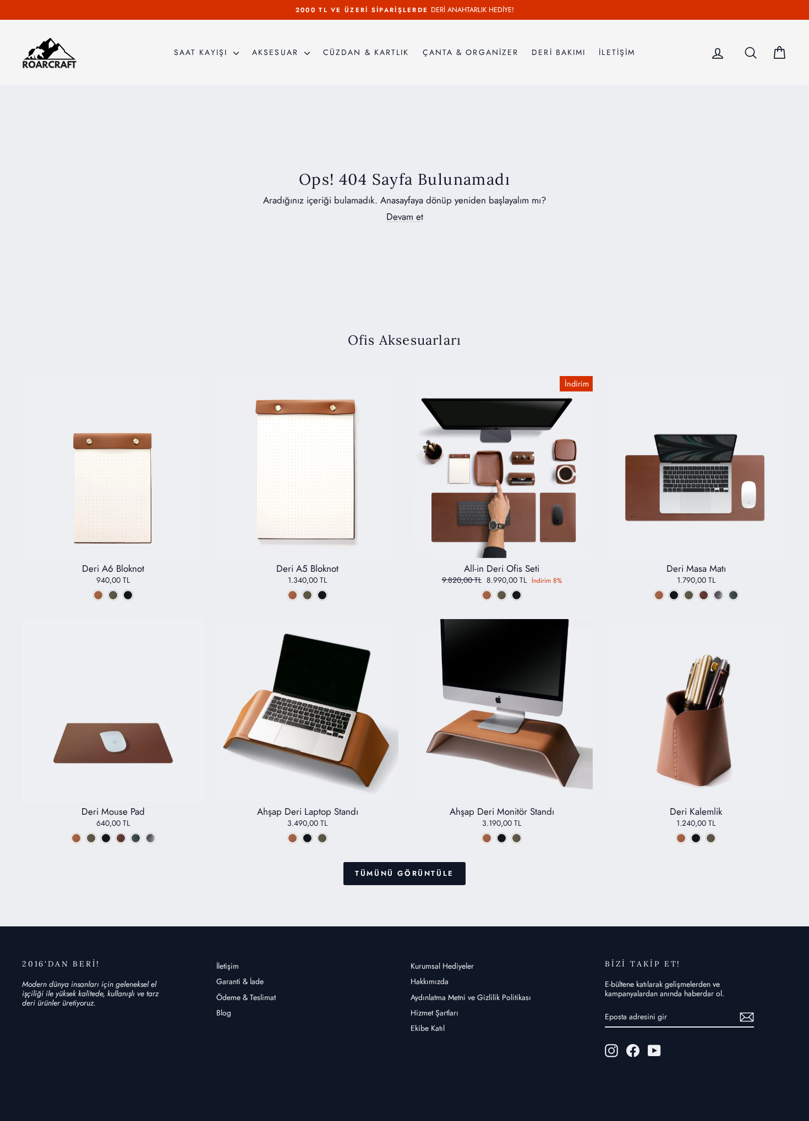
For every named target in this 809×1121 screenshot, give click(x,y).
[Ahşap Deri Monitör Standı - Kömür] (501, 838)
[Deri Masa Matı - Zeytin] (689, 595)
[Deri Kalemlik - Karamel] (681, 838)
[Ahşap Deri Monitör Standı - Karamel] (487, 838)
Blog (223, 1012)
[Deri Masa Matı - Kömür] (674, 595)
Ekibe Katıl (428, 1028)
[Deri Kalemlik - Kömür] (696, 838)
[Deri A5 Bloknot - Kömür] (322, 595)
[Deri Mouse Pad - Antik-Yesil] (135, 838)
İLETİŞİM (617, 52)
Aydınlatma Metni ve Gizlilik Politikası (471, 997)
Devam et (404, 216)
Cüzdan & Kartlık (366, 52)
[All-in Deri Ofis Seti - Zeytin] (501, 595)
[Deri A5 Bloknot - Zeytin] (307, 595)
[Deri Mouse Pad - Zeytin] (91, 838)
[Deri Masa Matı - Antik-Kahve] (703, 595)
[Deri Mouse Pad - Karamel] (76, 838)
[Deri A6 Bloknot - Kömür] (128, 595)
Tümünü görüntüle (404, 873)
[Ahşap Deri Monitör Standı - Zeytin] (516, 838)
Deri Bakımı (559, 52)
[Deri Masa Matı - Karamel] (659, 595)
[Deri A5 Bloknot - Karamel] (292, 595)
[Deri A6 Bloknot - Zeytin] (113, 595)
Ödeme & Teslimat (246, 997)
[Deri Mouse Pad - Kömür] (106, 838)
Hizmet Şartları (434, 1012)
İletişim (227, 965)
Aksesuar (277, 52)
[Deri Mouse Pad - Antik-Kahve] (121, 838)
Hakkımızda (430, 981)
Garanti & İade (240, 981)
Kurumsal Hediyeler (442, 965)
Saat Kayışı (202, 52)
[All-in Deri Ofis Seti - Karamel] (487, 595)
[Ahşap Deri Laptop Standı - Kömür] (307, 838)
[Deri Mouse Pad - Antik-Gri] (150, 838)
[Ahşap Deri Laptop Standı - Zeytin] (322, 838)
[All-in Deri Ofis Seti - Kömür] (516, 595)
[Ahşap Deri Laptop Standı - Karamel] (292, 838)
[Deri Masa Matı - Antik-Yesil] (733, 595)
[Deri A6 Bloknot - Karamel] (98, 595)
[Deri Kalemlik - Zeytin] (711, 838)
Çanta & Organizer (471, 52)
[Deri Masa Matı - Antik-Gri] (718, 595)
